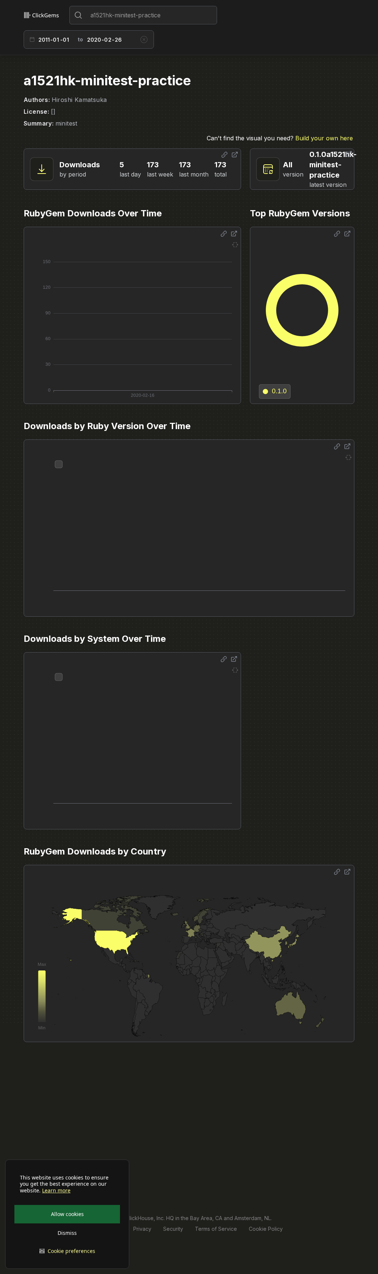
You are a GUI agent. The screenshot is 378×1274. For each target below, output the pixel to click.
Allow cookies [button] (67, 1214)
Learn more (56, 1190)
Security (173, 1229)
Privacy (142, 1229)
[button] (67, 1251)
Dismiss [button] (67, 1232)
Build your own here (324, 138)
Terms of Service (216, 1229)
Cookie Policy (266, 1229)
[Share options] (224, 154)
